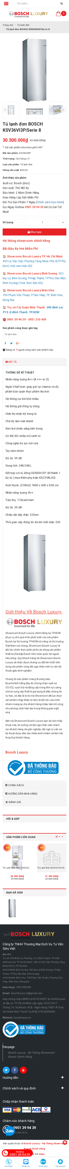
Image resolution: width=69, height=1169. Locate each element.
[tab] (34, 362)
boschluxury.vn (22, 1017)
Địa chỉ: (7, 954)
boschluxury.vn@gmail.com (27, 993)
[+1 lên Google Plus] (17, 343)
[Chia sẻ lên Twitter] (11, 343)
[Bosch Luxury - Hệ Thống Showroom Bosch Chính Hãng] (28, 14)
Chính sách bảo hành (50, 202)
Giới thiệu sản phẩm (14, 177)
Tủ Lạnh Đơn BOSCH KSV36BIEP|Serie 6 (23, 867)
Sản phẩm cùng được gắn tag (20, 328)
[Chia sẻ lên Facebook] (5, 343)
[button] (34, 362)
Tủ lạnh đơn (11, 334)
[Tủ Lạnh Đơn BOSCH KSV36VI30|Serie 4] (51, 857)
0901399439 (23, 987)
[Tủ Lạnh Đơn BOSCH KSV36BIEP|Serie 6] (17, 857)
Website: (8, 1017)
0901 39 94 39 (24, 1128)
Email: (6, 993)
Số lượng (8, 222)
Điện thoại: (9, 987)
